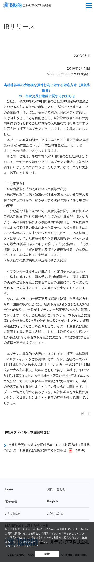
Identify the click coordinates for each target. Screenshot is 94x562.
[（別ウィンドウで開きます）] (71, 450)
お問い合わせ (56, 489)
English (52, 501)
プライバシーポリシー (21, 545)
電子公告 (11, 501)
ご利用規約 (12, 513)
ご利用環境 (55, 513)
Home (9, 489)
